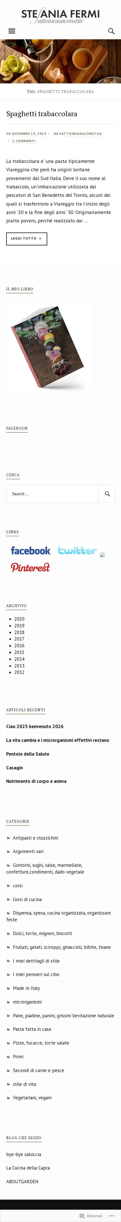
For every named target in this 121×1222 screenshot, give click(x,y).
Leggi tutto (22, 239)
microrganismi (27, 1002)
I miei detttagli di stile (36, 961)
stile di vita (24, 1084)
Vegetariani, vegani (32, 1098)
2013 (19, 666)
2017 (19, 639)
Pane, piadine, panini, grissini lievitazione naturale (63, 1016)
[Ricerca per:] (60, 494)
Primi (18, 1057)
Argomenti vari (28, 851)
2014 (19, 659)
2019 (19, 626)
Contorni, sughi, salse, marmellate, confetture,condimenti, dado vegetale (45, 868)
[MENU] (11, 31)
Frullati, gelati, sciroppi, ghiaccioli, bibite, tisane (62, 947)
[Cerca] (106, 31)
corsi (18, 886)
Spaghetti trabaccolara (41, 113)
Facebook (17, 428)
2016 (19, 645)
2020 (19, 619)
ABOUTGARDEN (22, 1181)
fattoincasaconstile (80, 133)
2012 (19, 672)
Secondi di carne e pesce (38, 1070)
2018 (19, 632)
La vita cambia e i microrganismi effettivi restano (57, 740)
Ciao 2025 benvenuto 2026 (35, 726)
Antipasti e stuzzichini (35, 838)
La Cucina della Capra (28, 1168)
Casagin (14, 768)
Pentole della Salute (27, 754)
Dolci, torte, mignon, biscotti (42, 933)
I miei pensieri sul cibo (36, 974)
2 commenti (23, 141)
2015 (19, 652)
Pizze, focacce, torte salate (41, 1043)
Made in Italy (26, 988)
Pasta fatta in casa (32, 1029)
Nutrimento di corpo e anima (36, 781)
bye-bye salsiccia (23, 1154)
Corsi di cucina (27, 899)
